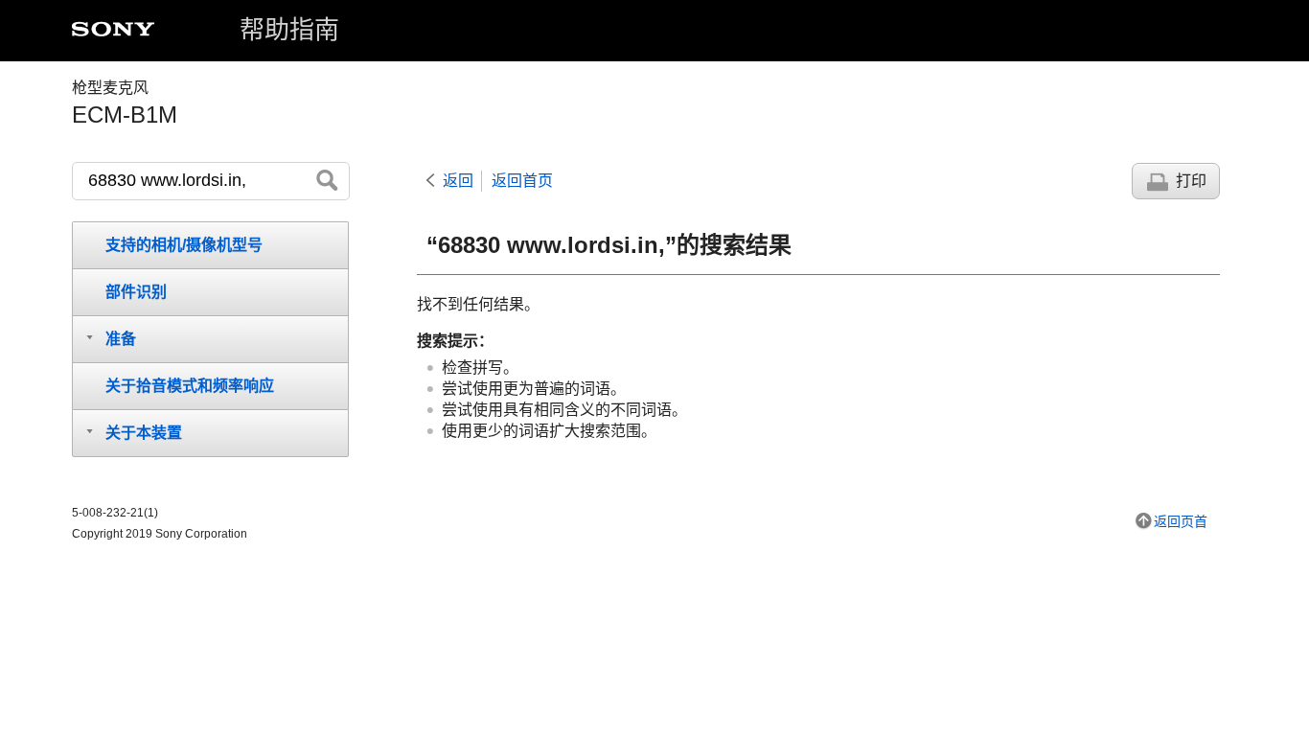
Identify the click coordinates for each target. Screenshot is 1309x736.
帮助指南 (289, 29)
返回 (458, 180)
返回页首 (1180, 521)
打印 (1191, 180)
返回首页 (522, 180)
